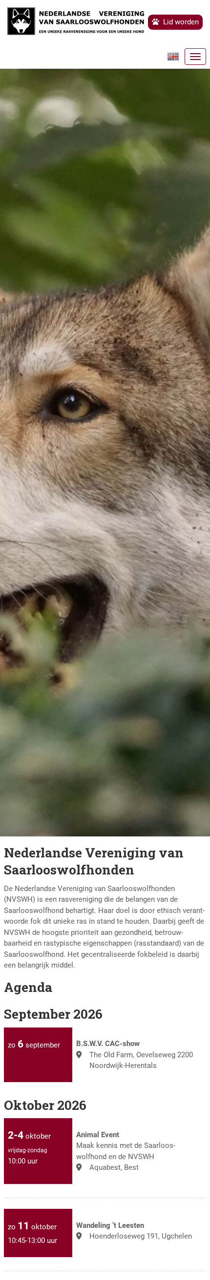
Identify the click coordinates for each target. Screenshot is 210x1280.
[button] (176, 56)
